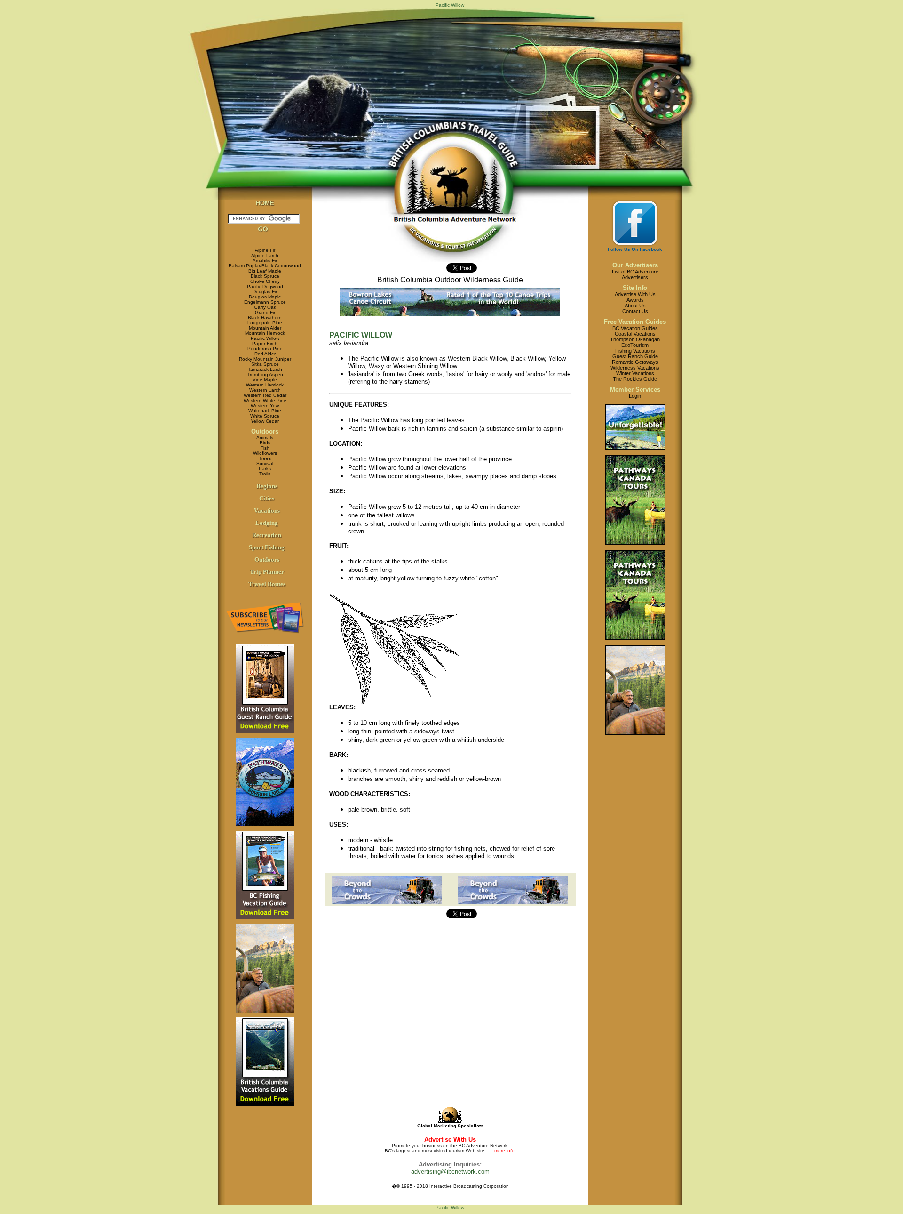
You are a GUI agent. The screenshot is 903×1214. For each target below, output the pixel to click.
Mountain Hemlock (265, 333)
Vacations (267, 510)
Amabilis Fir (265, 260)
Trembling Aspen (265, 374)
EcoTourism (635, 345)
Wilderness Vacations (634, 367)
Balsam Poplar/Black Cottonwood (265, 265)
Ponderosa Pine (265, 348)
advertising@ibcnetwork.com (450, 1171)
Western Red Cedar (265, 395)
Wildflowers (265, 453)
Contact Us (635, 311)
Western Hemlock (265, 384)
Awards (635, 300)
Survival (264, 463)
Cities (266, 498)
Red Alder (265, 353)
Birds (265, 442)
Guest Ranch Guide (635, 356)
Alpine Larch (264, 255)
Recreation (266, 535)
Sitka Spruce (265, 364)
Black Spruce (265, 276)
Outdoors (264, 431)
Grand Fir (265, 312)
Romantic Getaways (635, 362)
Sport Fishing (267, 547)
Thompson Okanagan (635, 339)
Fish (265, 447)
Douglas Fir (265, 291)
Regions (266, 486)
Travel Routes (266, 583)
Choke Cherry (265, 281)
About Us (635, 305)
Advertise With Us (635, 294)
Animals (264, 437)
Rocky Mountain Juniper (265, 359)
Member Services (635, 389)
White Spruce (264, 415)
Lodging (266, 522)
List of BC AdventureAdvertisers (635, 274)
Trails (264, 473)
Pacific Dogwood (265, 286)
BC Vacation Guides (635, 328)
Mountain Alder (265, 327)
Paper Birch (264, 343)
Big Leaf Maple (264, 270)
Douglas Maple (265, 296)
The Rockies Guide (635, 379)
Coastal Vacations (635, 334)
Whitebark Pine (264, 410)
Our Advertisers (635, 265)
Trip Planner (267, 571)
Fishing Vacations (635, 351)
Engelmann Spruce (265, 302)
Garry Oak (265, 307)
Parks (265, 468)
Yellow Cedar (265, 421)
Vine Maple (265, 379)
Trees (265, 458)
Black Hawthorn (265, 317)
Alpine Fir (265, 250)
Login (635, 396)
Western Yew (265, 405)
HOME (265, 203)
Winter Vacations (635, 373)
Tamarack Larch (265, 369)
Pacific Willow (265, 338)
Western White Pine (265, 400)
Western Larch (265, 390)
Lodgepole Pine (264, 322)
